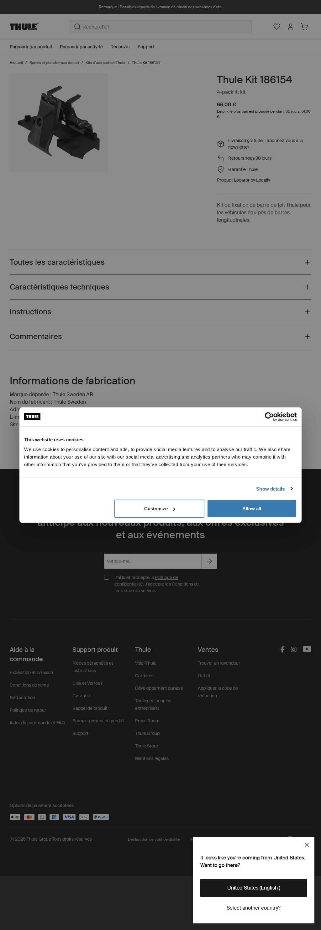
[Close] (307, 844)
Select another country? (254, 908)
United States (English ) (253, 888)
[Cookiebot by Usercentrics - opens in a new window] (269, 416)
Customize (156, 508)
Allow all (251, 508)
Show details (270, 488)
